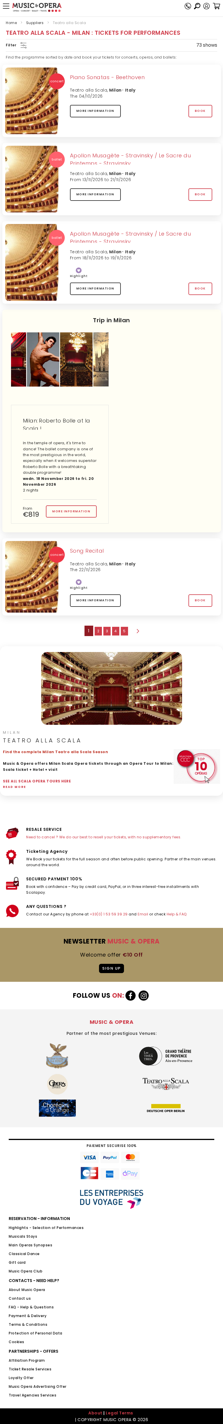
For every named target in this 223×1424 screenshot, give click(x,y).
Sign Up (111, 968)
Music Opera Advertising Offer (37, 1386)
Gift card (17, 1262)
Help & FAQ (177, 914)
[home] (37, 7)
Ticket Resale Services (30, 1369)
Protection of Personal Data (35, 1333)
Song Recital (87, 550)
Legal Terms (119, 1413)
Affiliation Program (27, 1360)
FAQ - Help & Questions (31, 1307)
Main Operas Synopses (30, 1245)
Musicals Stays (23, 1236)
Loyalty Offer (21, 1377)
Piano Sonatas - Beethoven (107, 77)
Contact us (20, 1298)
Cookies (16, 1341)
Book (200, 111)
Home (11, 22)
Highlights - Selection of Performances (46, 1227)
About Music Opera (27, 1289)
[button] (206, 6)
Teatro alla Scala (88, 90)
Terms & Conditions (28, 1324)
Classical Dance (24, 1253)
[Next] (137, 631)
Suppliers (35, 22)
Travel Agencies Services (32, 1395)
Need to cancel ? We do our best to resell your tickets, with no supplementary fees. (103, 837)
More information (95, 111)
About (95, 1413)
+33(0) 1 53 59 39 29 (109, 914)
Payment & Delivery (27, 1315)
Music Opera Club (25, 1271)
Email (143, 914)
